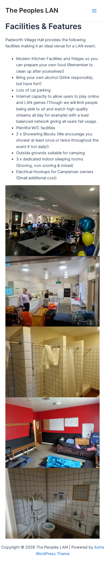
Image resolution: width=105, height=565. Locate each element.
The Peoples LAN (31, 10)
